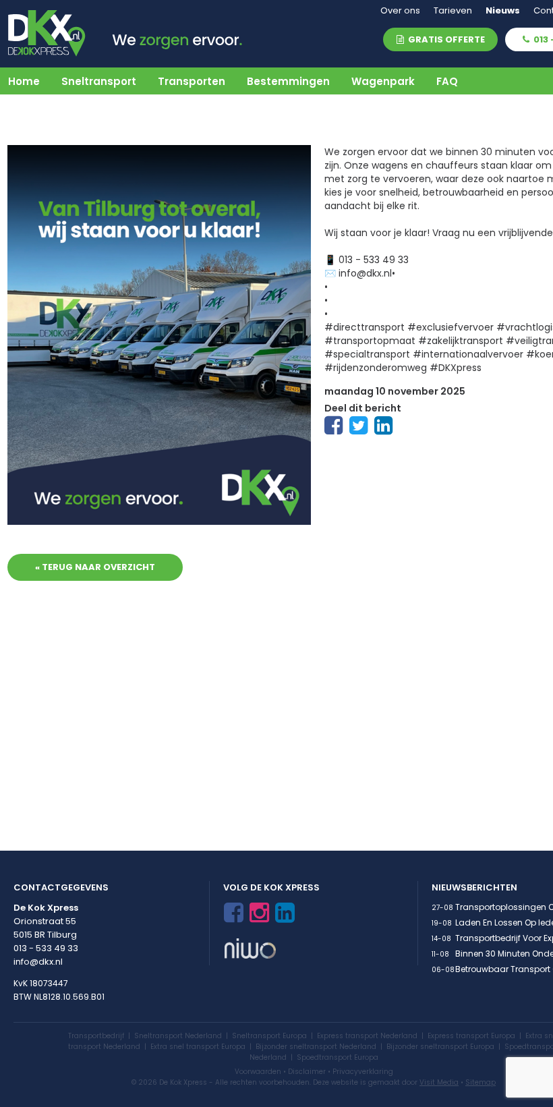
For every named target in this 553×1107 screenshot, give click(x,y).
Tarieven (453, 10)
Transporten (191, 81)
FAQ (447, 81)
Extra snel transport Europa (197, 1047)
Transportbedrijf (96, 1036)
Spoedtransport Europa (337, 1057)
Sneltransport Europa (269, 1036)
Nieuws (503, 10)
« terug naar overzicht (95, 567)
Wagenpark (383, 81)
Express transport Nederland (367, 1036)
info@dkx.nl (38, 961)
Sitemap (480, 1082)
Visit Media (439, 1082)
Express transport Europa (471, 1036)
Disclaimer (307, 1072)
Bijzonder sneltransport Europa (440, 1047)
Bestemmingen (288, 81)
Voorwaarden (258, 1072)
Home (24, 81)
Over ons (400, 10)
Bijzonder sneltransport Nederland (316, 1047)
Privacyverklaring (362, 1072)
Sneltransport (98, 81)
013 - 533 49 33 (45, 948)
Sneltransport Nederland (178, 1036)
